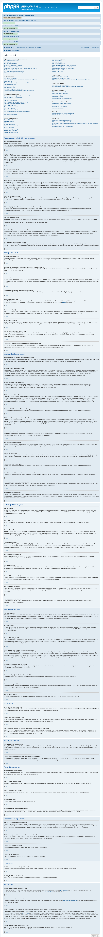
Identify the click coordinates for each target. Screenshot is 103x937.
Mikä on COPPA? (8, 62)
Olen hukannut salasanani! (10, 69)
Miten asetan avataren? (9, 87)
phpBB (64, 302)
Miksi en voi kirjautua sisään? (11, 66)
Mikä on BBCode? (8, 119)
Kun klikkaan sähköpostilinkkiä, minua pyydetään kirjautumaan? (19, 90)
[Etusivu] (12, 6)
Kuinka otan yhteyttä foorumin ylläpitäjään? (62, 126)
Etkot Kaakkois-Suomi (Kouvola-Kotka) (12, 17)
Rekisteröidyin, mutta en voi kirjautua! (13, 65)
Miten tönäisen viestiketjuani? (11, 114)
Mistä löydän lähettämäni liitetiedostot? (61, 114)
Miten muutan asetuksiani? (10, 78)
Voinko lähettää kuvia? (9, 124)
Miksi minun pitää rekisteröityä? (11, 60)
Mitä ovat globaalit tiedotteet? (11, 126)
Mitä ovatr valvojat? (57, 62)
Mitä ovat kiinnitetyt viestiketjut (11, 129)
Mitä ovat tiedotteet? (9, 127)
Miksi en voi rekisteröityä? (10, 63)
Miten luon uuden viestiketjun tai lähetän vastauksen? (17, 96)
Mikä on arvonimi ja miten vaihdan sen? (13, 89)
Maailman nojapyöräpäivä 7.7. (11, 28)
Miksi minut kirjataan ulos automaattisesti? (14, 71)
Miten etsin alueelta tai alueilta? (59, 91)
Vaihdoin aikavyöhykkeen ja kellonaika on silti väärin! (16, 82)
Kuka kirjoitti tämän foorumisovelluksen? (62, 120)
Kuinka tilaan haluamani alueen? (60, 106)
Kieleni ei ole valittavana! (10, 84)
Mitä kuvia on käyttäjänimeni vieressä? (13, 86)
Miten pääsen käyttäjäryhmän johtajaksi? (62, 66)
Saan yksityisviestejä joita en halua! (61, 78)
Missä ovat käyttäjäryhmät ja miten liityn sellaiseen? (64, 65)
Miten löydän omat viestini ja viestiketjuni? (62, 98)
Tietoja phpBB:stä (48, 892)
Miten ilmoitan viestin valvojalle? (11, 109)
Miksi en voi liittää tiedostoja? (11, 106)
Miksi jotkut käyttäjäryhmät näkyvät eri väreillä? (63, 68)
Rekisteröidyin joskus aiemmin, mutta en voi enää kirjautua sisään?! (20, 68)
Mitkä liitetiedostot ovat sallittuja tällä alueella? (63, 113)
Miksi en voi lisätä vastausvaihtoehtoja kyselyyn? (16, 102)
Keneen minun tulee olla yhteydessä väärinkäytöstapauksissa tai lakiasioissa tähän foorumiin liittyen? (75, 124)
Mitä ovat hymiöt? (8, 123)
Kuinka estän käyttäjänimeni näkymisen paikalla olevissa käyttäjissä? (20, 79)
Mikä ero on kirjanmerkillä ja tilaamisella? (62, 103)
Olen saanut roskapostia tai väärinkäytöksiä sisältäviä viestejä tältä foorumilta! (71, 79)
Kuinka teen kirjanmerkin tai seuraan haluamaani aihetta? (66, 105)
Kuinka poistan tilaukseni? (58, 108)
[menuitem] (12, 47)
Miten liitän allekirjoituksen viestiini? (12, 99)
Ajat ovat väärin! (8, 81)
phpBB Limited (64, 890)
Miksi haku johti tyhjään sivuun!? (60, 95)
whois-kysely (25, 913)
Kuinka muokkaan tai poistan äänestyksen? (14, 103)
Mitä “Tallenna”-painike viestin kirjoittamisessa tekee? (17, 111)
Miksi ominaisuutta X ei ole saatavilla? (61, 121)
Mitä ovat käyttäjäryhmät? (58, 63)
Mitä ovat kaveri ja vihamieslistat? (60, 85)
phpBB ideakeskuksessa (70, 900)
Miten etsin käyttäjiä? (57, 96)
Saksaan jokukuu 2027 (9, 23)
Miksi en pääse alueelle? (10, 105)
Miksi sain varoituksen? (9, 108)
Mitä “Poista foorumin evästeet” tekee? (13, 73)
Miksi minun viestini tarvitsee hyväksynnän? (14, 113)
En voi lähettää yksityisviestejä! (60, 76)
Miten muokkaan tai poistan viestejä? (13, 97)
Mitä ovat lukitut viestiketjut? (10, 130)
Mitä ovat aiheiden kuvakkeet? (11, 132)
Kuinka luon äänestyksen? (10, 100)
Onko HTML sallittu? (9, 121)
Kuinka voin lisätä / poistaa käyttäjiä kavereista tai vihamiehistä (67, 86)
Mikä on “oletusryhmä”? (58, 69)
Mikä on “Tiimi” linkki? (57, 71)
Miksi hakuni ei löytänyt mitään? (60, 93)
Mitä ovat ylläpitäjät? (57, 60)
